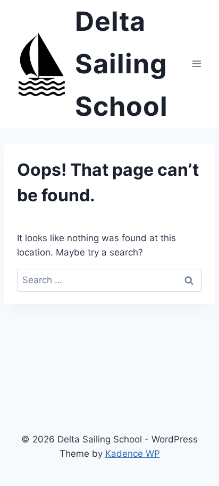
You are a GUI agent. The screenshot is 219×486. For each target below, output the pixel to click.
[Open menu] (196, 63)
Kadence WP (132, 453)
